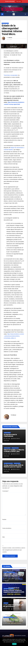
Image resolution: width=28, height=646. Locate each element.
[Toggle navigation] (14, 14)
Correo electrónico (6, 528)
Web (3, 537)
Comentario (5, 491)
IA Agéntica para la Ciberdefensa (10, 435)
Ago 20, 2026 (8, 578)
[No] (26, 641)
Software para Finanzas (8, 588)
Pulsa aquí (18, 1)
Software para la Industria (9, 572)
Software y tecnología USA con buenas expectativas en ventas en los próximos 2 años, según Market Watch (13, 621)
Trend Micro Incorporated (10, 75)
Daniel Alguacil (17, 594)
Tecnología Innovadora (8, 617)
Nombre (4, 519)
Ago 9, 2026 (7, 608)
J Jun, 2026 (7, 438)
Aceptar (14, 644)
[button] (25, 14)
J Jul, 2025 (7, 453)
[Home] (2, 14)
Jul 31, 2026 (7, 623)
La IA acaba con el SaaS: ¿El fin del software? (13, 605)
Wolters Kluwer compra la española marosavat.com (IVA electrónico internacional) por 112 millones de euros (13, 592)
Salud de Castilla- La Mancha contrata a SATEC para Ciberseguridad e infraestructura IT (14, 452)
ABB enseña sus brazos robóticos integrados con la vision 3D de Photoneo (13, 575)
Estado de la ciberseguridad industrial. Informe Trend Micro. (12, 29)
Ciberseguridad (5, 23)
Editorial (10, 37)
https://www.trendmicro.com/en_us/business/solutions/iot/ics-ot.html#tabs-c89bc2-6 (14, 336)
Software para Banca (8, 463)
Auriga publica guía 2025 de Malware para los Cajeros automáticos (13, 466)
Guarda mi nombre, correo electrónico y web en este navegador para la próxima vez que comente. (13, 550)
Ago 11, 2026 (8, 594)
